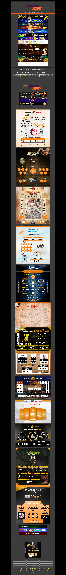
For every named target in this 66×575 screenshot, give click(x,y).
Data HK (33, 566)
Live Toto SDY (19, 560)
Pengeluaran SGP (46, 562)
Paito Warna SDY (19, 568)
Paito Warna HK (46, 568)
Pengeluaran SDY (33, 562)
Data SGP (19, 566)
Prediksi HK (46, 570)
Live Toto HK (46, 560)
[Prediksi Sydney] (33, 17)
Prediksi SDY (20, 570)
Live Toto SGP (33, 560)
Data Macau (46, 566)
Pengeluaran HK (19, 564)
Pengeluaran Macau (33, 564)
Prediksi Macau (33, 572)
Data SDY (46, 564)
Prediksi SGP (33, 570)
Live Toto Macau (19, 562)
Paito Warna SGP (33, 568)
